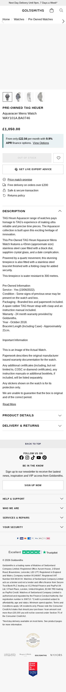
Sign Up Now (33, 485)
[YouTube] (39, 458)
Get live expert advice (35, 169)
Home (6, 19)
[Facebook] (21, 458)
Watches (19, 19)
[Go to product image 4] (40, 97)
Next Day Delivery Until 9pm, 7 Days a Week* (33, 2)
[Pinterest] (44, 458)
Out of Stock (27, 158)
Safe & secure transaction (23, 190)
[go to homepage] (33, 10)
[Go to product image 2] (18, 97)
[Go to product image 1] (7, 97)
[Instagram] (27, 458)
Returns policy (16, 195)
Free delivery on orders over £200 (28, 185)
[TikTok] (33, 458)
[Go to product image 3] (29, 97)
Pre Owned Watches (40, 19)
